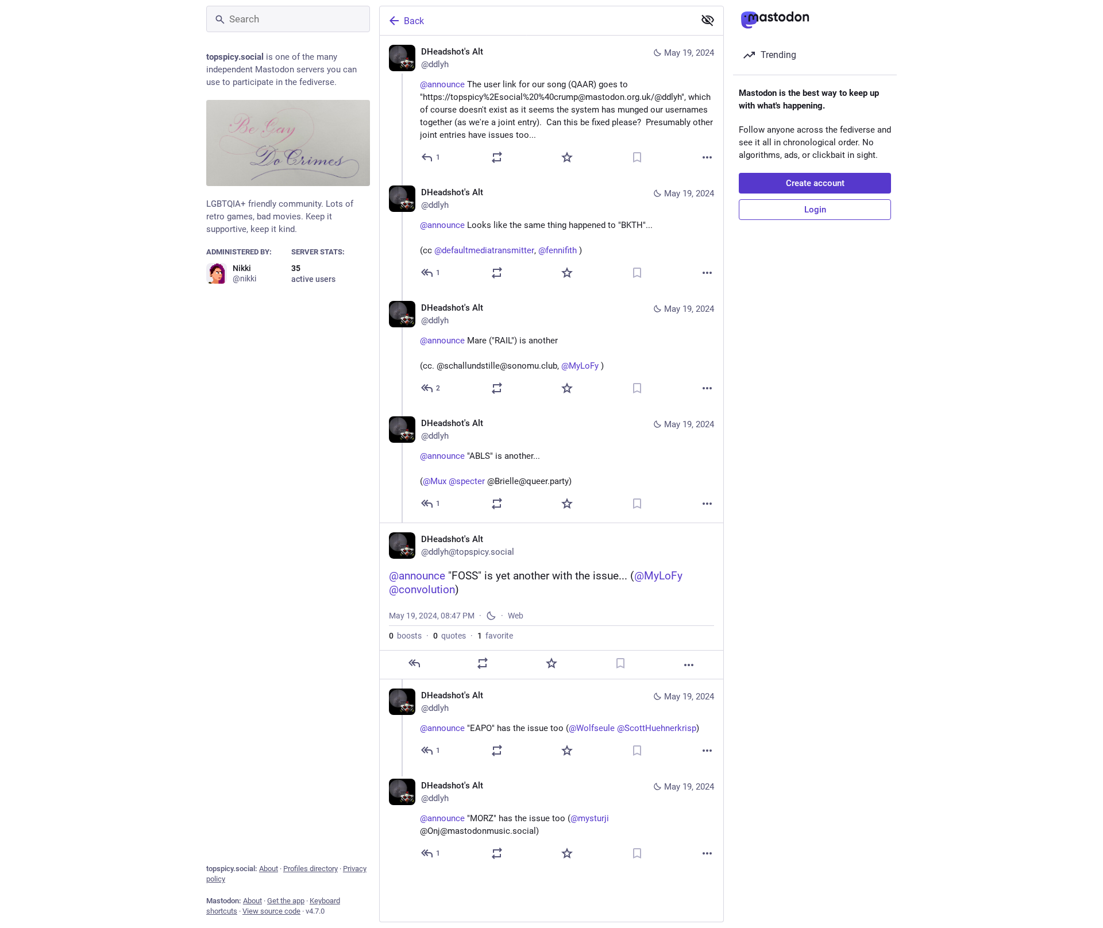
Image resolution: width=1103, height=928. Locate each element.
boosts (405, 635)
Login (815, 209)
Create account (815, 183)
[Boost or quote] (497, 157)
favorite (495, 635)
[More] (707, 157)
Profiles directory (310, 868)
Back (414, 21)
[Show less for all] (707, 20)
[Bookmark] (637, 157)
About (268, 868)
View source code (271, 911)
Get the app (285, 900)
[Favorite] (567, 157)
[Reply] (414, 663)
